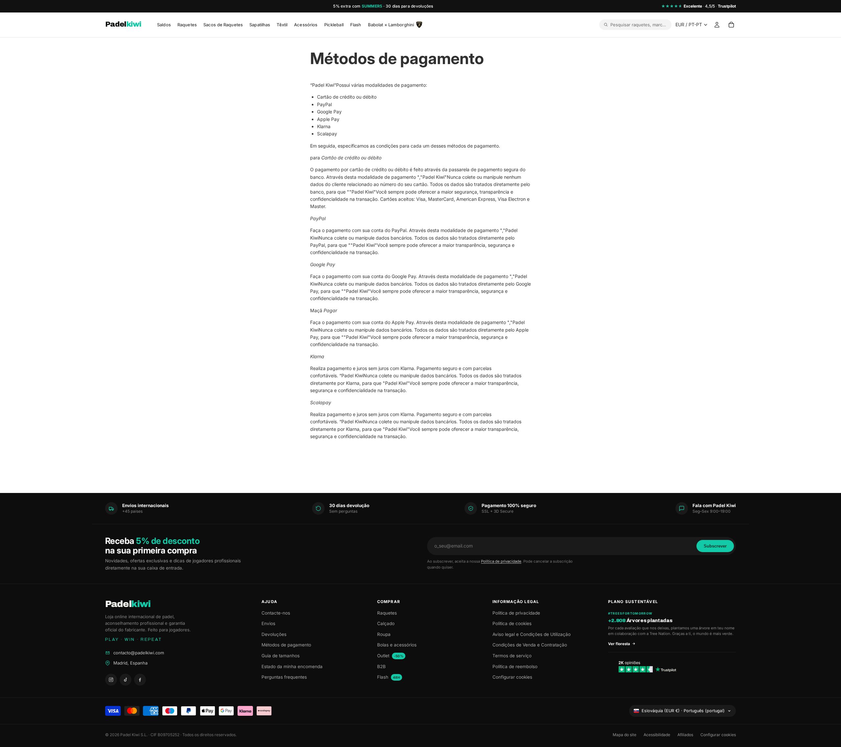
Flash (388, 677)
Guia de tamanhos (280, 655)
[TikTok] (125, 680)
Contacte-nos (275, 613)
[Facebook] (140, 680)
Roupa (384, 634)
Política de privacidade (501, 561)
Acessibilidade (657, 734)
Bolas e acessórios (397, 644)
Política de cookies (512, 623)
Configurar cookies (512, 677)
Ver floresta (619, 644)
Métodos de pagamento (286, 644)
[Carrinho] (731, 25)
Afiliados (685, 734)
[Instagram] (111, 680)
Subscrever (715, 546)
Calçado (386, 623)
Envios (268, 623)
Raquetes (387, 613)
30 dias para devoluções (409, 6)
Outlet (390, 655)
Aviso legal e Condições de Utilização (531, 634)
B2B (381, 666)
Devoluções (273, 634)
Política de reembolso (514, 666)
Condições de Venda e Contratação (529, 644)
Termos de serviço (512, 655)
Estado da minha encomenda (292, 666)
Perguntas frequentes (284, 677)
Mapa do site (624, 734)
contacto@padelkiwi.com (138, 652)
